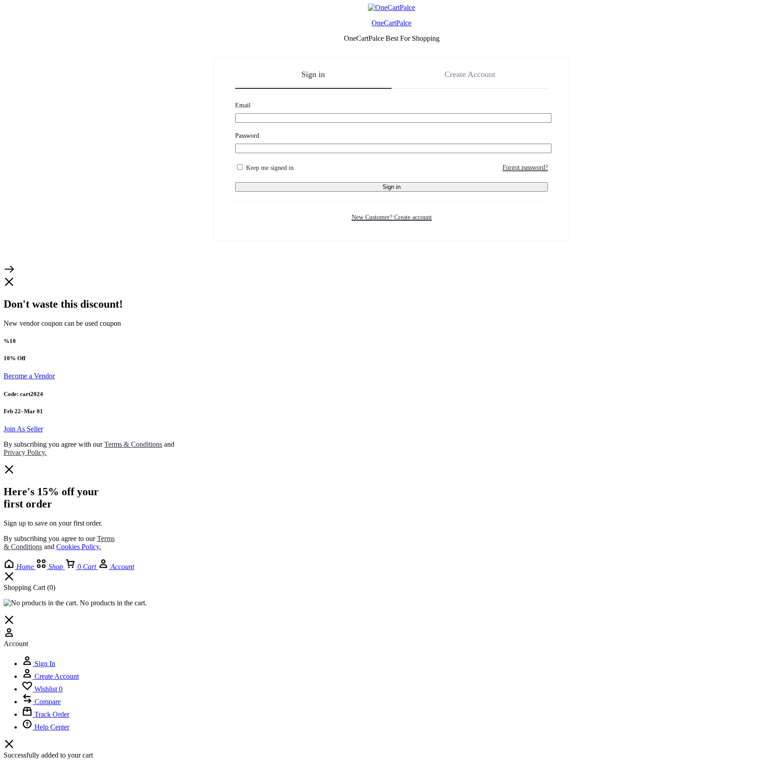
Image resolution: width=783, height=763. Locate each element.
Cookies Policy (77, 547)
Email (243, 105)
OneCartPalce (391, 23)
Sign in (391, 187)
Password (247, 135)
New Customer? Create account (392, 217)
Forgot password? (525, 167)
